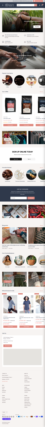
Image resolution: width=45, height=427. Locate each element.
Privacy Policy (26, 397)
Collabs (25, 387)
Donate (3, 397)
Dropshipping (26, 388)
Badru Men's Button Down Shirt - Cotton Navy (26, 318)
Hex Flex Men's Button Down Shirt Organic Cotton (9, 318)
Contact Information (28, 378)
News (3, 388)
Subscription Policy (27, 403)
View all (41, 73)
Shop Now (37, 26)
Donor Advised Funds (6, 399)
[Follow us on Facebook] (3, 416)
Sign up (29, 159)
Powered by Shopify (5, 423)
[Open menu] (2, 5)
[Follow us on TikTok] (11, 416)
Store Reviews (27, 381)
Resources (4, 390)
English (4, 412)
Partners (25, 380)
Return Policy (26, 400)
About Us (26, 375)
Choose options (10, 125)
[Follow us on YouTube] (9, 416)
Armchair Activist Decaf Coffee (24, 118)
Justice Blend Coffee (7, 118)
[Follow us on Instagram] (5, 416)
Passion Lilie (5, 316)
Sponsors (4, 392)
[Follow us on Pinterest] (7, 416)
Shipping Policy (27, 402)
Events (3, 387)
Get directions (7, 345)
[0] (42, 5)
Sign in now (16, 159)
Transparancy (26, 376)
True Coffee (21, 117)
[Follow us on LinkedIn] (13, 416)
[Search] (35, 5)
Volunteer (26, 392)
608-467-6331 (5, 381)
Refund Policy (26, 399)
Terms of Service (27, 405)
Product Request (27, 390)
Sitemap (25, 407)
